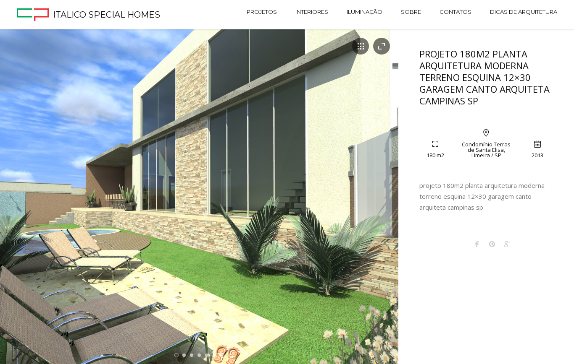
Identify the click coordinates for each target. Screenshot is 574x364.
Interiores (311, 11)
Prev (21, 199)
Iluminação (364, 11)
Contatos (455, 11)
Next (378, 199)
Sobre (411, 11)
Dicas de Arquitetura (523, 11)
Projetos (262, 11)
